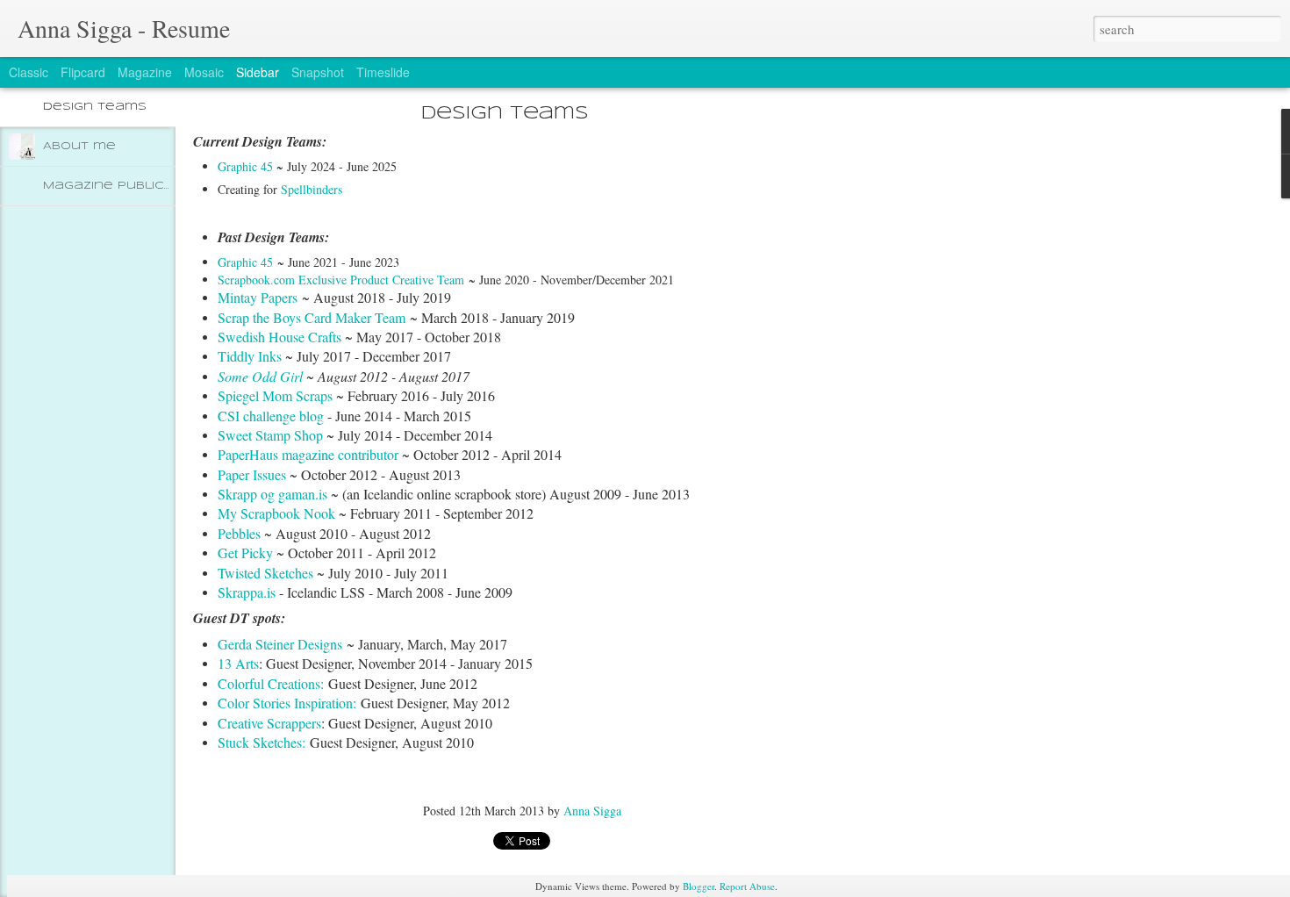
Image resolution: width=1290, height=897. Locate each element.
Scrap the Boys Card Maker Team (311, 317)
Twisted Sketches (265, 572)
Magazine (145, 72)
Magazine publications (128, 185)
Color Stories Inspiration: (287, 702)
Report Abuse (747, 886)
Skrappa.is (247, 592)
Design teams (95, 106)
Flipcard (83, 72)
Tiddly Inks (250, 356)
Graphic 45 (245, 166)
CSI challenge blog (271, 415)
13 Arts (238, 663)
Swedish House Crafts (281, 336)
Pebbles (241, 533)
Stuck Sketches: (261, 742)
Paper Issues (252, 474)
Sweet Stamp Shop (270, 435)
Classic (28, 72)
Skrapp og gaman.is (272, 493)
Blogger (698, 886)
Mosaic (204, 72)
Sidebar (257, 72)
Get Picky (245, 552)
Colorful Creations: (273, 683)
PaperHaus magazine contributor (308, 454)
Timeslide (383, 72)
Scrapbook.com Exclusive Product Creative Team (341, 279)
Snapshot (317, 72)
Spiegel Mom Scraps (275, 395)
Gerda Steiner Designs (280, 644)
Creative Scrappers (269, 723)
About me (79, 146)
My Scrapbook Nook (276, 513)
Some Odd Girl (262, 376)
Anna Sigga (592, 810)
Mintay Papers (257, 297)
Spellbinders (311, 189)
